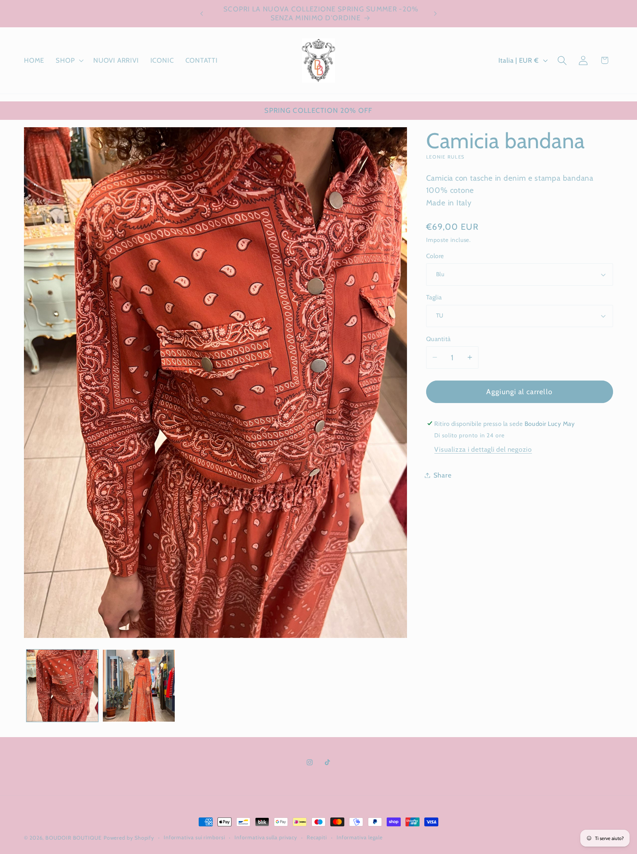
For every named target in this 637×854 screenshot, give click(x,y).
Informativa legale (360, 837)
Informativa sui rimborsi (194, 837)
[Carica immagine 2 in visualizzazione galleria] (139, 686)
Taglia (434, 297)
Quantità (438, 339)
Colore (435, 256)
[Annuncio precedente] (202, 13)
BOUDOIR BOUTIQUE (73, 837)
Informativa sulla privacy (265, 837)
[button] (69, 60)
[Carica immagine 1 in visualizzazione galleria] (62, 686)
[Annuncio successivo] (435, 13)
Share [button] (443, 475)
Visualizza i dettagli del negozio (483, 449)
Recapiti (317, 837)
